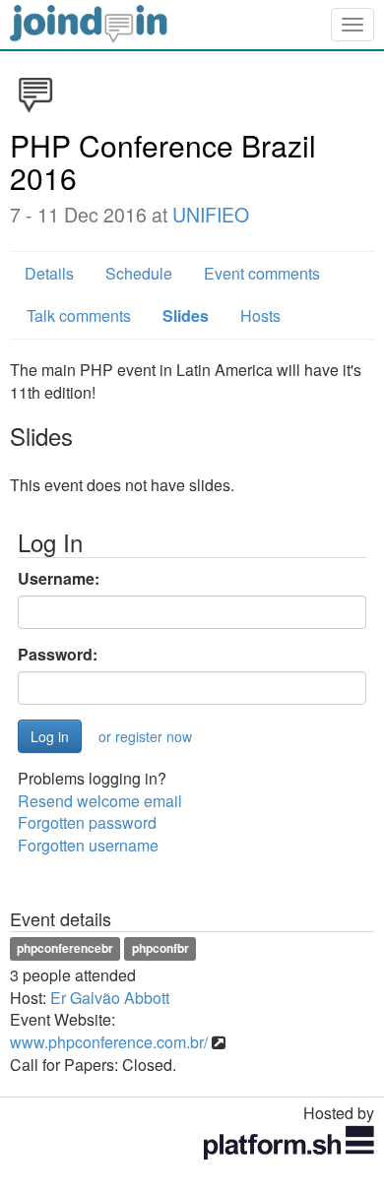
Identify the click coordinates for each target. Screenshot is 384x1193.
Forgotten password (87, 822)
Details (49, 273)
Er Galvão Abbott (109, 997)
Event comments (262, 273)
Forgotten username (88, 845)
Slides (185, 315)
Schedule (138, 273)
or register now (145, 736)
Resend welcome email (100, 800)
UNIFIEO (210, 214)
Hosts (260, 315)
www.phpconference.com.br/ (109, 1042)
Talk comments (79, 315)
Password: (57, 654)
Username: (58, 579)
